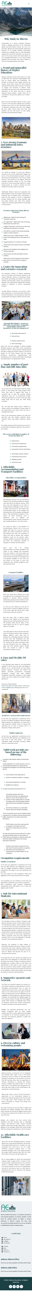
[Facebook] (10, 1286)
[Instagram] (21, 1286)
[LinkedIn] (17, 1286)
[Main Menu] (28, 3)
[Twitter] (14, 1286)
